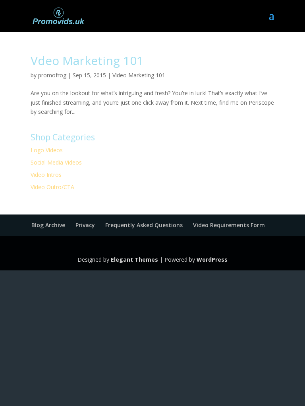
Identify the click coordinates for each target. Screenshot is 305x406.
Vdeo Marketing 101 (87, 60)
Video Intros (46, 174)
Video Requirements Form (229, 225)
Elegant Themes (134, 259)
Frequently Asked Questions (144, 225)
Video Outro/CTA (52, 187)
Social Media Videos (56, 162)
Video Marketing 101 (138, 75)
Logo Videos (47, 150)
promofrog (52, 75)
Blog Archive (48, 225)
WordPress (212, 259)
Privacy (85, 225)
